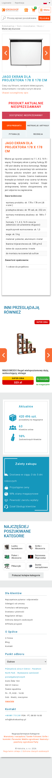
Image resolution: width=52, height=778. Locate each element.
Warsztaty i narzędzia (14, 736)
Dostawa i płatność (14, 612)
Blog (7, 642)
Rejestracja (19, 3)
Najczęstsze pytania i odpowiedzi (21, 599)
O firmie (9, 638)
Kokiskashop (8, 26)
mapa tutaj (9, 701)
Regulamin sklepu (14, 616)
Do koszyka (42, 379)
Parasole (16, 739)
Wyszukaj (44, 18)
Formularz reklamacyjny (16, 608)
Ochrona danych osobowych (19, 620)
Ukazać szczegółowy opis (15, 93)
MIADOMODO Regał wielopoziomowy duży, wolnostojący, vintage (25, 372)
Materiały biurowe (11, 29)
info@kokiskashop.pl (15, 719)
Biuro (40, 26)
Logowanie (6, 3)
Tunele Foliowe (33, 736)
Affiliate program (13, 624)
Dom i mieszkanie (26, 26)
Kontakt (9, 646)
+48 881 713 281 (13, 715)
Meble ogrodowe (30, 739)
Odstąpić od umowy (15, 604)
